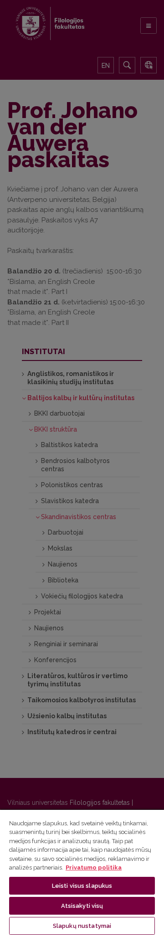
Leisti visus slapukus (82, 885)
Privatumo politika (94, 867)
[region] (82, 873)
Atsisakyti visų (82, 905)
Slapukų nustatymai (82, 925)
